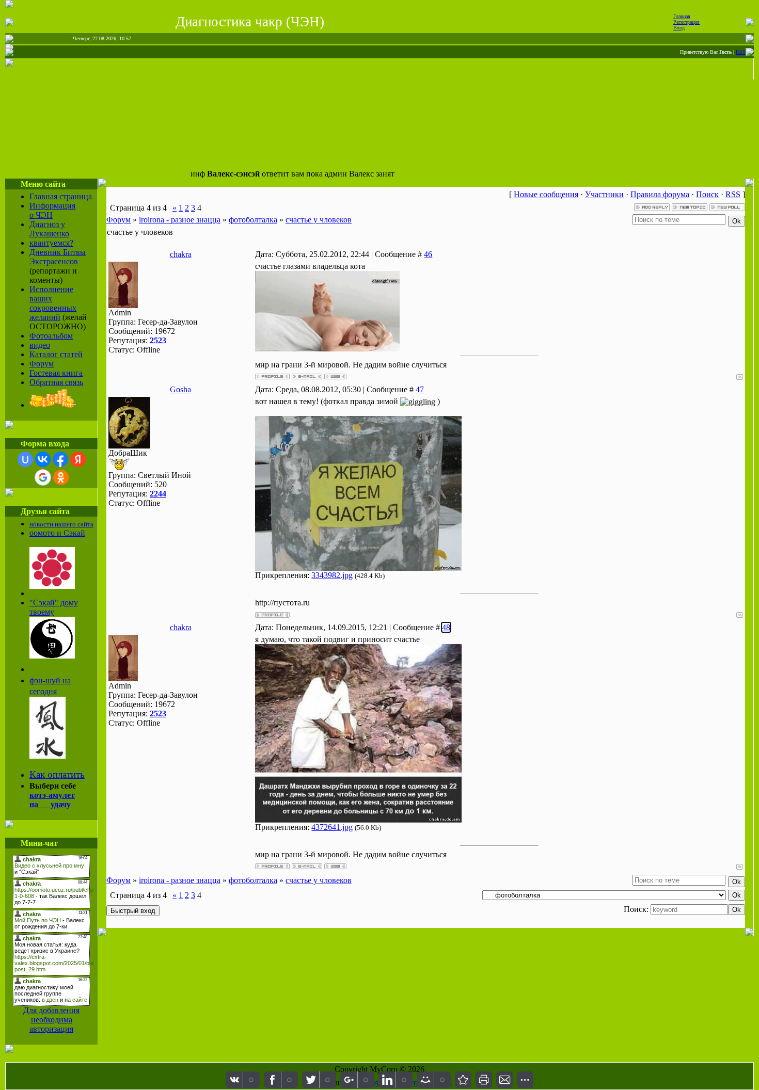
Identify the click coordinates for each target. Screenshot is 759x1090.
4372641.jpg (332, 827)
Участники (604, 194)
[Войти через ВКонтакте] (43, 459)
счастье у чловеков (319, 219)
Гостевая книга (56, 372)
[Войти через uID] (25, 459)
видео (39, 345)
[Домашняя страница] (335, 376)
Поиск (707, 194)
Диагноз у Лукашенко (49, 229)
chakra (181, 254)
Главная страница (60, 196)
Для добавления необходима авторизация (51, 1019)
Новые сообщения (546, 194)
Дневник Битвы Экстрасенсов (57, 257)
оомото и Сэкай (57, 532)
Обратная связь (56, 382)
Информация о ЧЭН (52, 210)
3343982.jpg (332, 575)
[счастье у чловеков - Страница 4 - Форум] (463, 1079)
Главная (681, 16)
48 (446, 627)
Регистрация (686, 22)
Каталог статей (56, 354)
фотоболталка (253, 219)
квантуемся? (51, 242)
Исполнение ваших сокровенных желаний (52, 303)
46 (428, 254)
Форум (41, 363)
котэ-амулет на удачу (52, 800)
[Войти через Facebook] (60, 459)
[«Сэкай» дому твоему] (52, 655)
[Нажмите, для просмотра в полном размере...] (358, 568)
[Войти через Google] (43, 477)
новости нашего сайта (61, 524)
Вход (679, 27)
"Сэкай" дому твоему (53, 607)
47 (420, 389)
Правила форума (659, 194)
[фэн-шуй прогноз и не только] (47, 755)
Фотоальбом (51, 335)
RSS (741, 52)
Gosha (180, 389)
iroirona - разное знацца (179, 219)
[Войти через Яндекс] (78, 459)
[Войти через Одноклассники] (61, 477)
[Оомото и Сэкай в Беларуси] (52, 586)
